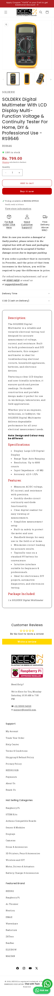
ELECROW (11, 949)
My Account (12, 731)
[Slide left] (3, 79)
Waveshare (12, 923)
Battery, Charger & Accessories (22, 873)
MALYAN (10, 956)
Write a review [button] (26, 641)
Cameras (10, 840)
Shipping (5, 162)
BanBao (10, 943)
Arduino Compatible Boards (21, 821)
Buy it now (27, 191)
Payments (11, 777)
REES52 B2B (12, 770)
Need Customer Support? (27, 224)
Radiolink (11, 930)
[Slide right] (51, 79)
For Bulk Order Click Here (9, 224)
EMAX (9, 917)
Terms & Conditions (17, 751)
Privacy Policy (14, 763)
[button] (6, 12)
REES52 (10, 891)
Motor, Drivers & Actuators (20, 866)
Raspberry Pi (13, 808)
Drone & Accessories (17, 847)
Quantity (6, 167)
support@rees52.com (25, 709)
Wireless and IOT (15, 860)
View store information (18, 208)
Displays (10, 834)
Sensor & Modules (15, 827)
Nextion (10, 910)
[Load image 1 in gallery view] (13, 79)
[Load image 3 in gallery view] (41, 79)
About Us (10, 783)
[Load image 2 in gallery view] (27, 79)
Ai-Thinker (12, 904)
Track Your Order (15, 738)
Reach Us (11, 789)
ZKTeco (10, 936)
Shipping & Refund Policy (20, 757)
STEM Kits (11, 814)
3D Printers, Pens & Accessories (23, 853)
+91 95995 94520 (22, 706)
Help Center (12, 744)
